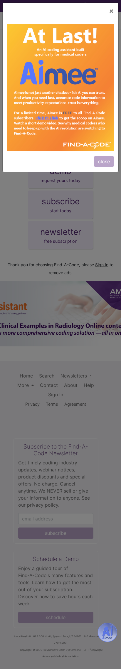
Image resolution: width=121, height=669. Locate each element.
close (104, 161)
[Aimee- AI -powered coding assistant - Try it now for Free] (107, 632)
